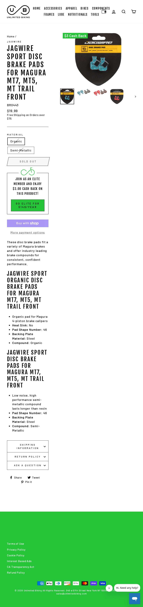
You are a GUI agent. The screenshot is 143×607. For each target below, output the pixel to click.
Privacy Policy (16, 549)
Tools (95, 14)
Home (37, 8)
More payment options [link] (27, 232)
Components (101, 8)
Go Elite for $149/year (28, 205)
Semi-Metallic (20, 150)
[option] (98, 59)
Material (15, 134)
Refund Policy (16, 572)
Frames (49, 14)
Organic (16, 141)
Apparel (71, 8)
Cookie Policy (15, 555)
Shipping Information (28, 446)
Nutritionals (77, 14)
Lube (61, 14)
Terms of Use (15, 543)
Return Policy (28, 456)
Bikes (85, 8)
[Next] (134, 96)
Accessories (53, 8)
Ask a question (28, 465)
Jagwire (14, 41)
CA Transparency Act (20, 566)
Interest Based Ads (19, 561)
